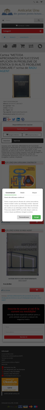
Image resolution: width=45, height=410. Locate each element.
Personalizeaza (24, 217)
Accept (36, 217)
